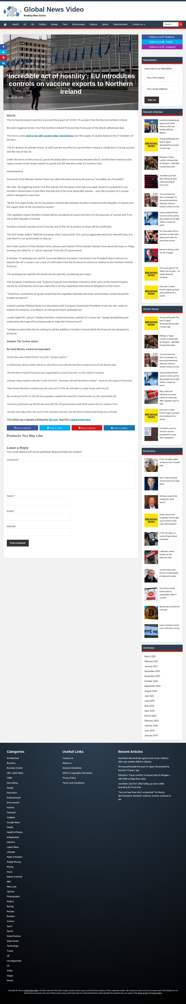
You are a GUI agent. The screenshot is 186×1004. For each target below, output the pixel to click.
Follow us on (161, 37)
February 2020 (151, 720)
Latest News (13, 847)
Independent (13, 837)
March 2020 (150, 716)
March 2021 (150, 656)
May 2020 (149, 706)
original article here (79, 419)
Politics (42, 24)
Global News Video (54, 9)
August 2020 (150, 691)
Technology (12, 946)
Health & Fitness (15, 832)
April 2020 (149, 710)
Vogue (10, 975)
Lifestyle (11, 852)
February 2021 (151, 661)
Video (10, 970)
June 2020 (149, 701)
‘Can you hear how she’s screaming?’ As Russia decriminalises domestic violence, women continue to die (144, 796)
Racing (10, 906)
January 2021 (151, 666)
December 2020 (152, 671)
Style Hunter (13, 941)
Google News (13, 822)
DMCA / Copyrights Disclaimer (77, 773)
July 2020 (149, 696)
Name (11, 495)
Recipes (10, 911)
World (16, 24)
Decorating (12, 783)
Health (10, 827)
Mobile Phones (14, 862)
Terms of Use (143, 993)
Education (12, 792)
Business (11, 763)
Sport (9, 926)
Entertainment (120, 24)
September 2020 (152, 686)
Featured (11, 812)
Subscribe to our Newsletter (158, 68)
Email (11, 511)
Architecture (13, 758)
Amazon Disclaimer (72, 768)
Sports (105, 24)
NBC (9, 881)
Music (10, 872)
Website (11, 526)
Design (10, 788)
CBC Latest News (15, 773)
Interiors (11, 842)
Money (54, 24)
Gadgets (11, 817)
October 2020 (151, 681)
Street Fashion (14, 936)
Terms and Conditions (73, 783)
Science (93, 24)
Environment (78, 24)
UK (32, 24)
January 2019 (151, 735)
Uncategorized (14, 961)
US (25, 24)
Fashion (10, 807)
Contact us (137, 24)
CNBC (9, 778)
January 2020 (151, 725)
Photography (13, 896)
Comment (13, 459)
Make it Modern (14, 857)
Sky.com (53, 419)
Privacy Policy (69, 778)
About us (66, 763)
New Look (11, 886)
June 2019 (149, 730)
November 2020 (152, 676)
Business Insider (15, 768)
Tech (65, 24)
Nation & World (14, 876)
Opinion (11, 891)
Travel (10, 951)
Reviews (11, 916)
